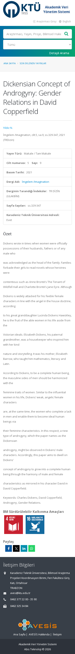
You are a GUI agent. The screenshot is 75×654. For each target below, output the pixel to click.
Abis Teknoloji (32, 649)
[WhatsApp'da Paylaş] (31, 548)
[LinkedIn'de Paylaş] (24, 548)
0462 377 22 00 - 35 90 (23, 599)
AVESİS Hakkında (39, 634)
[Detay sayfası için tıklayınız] (14, 524)
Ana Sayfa (10, 63)
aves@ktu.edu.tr (20, 593)
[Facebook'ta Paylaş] (8, 548)
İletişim (57, 634)
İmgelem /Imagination (35, 182)
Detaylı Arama (59, 53)
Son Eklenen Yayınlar (33, 63)
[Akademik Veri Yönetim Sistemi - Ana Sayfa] (22, 9)
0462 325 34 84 (19, 606)
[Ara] (66, 34)
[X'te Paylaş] (16, 548)
